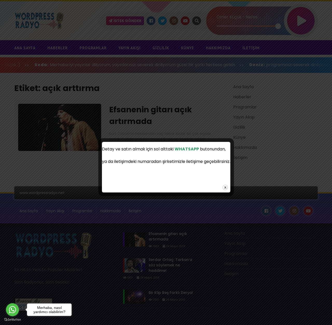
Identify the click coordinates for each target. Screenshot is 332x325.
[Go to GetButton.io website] (12, 319)
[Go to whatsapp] (12, 309)
